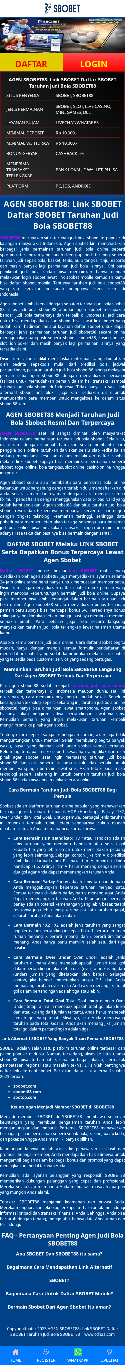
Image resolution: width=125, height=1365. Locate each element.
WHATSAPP (77, 1360)
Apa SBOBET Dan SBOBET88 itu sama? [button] (59, 1254)
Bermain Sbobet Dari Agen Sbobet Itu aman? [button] (59, 1307)
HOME (15, 1360)
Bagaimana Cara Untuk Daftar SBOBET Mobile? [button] (59, 1293)
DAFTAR (31, 63)
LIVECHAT (109, 1360)
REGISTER (46, 1360)
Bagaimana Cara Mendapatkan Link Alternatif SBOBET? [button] (59, 1273)
